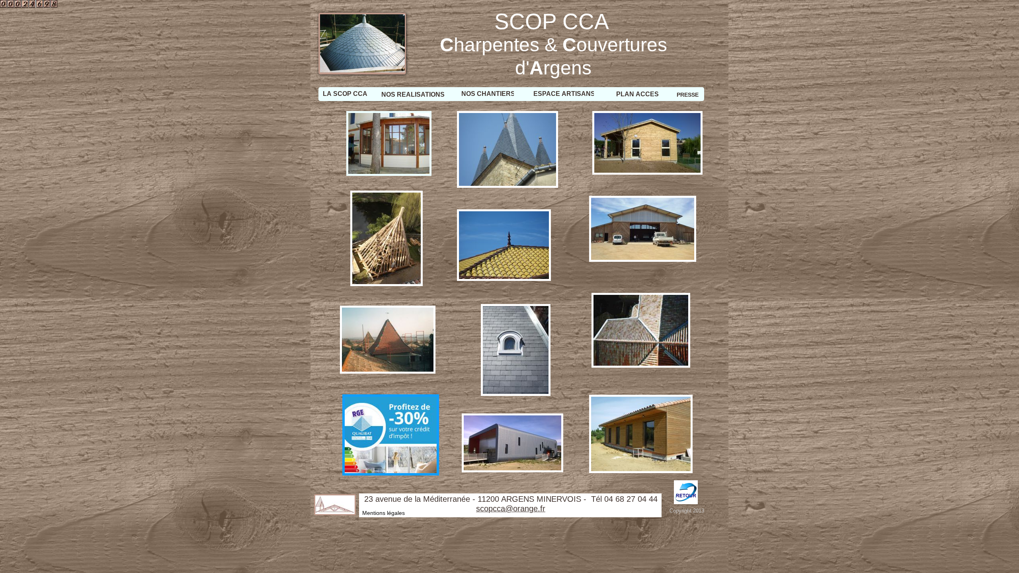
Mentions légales (383, 513)
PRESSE (688, 95)
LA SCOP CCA (345, 93)
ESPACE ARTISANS (564, 93)
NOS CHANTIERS (488, 93)
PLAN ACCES (637, 94)
